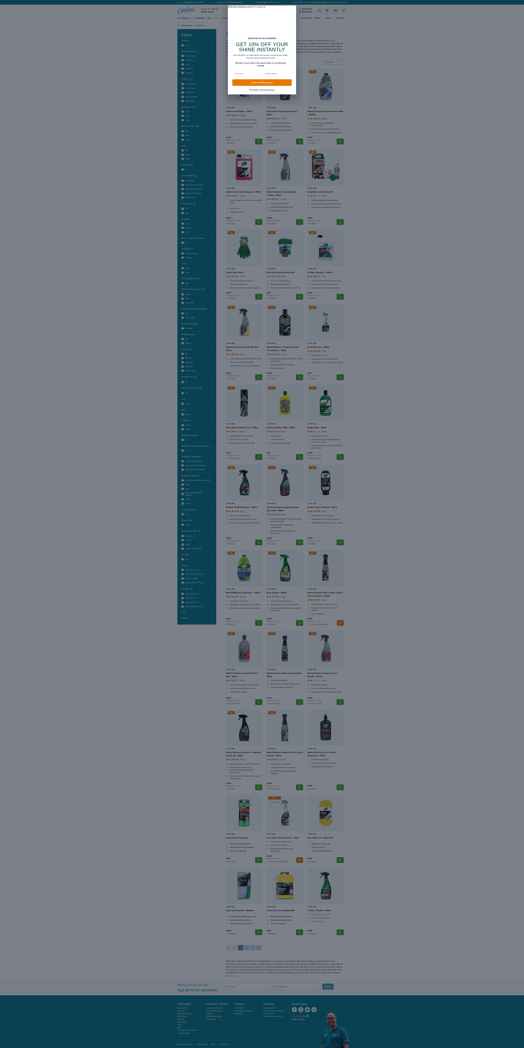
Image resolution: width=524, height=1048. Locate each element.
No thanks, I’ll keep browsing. (262, 90)
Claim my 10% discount (262, 82)
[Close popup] (292, 9)
